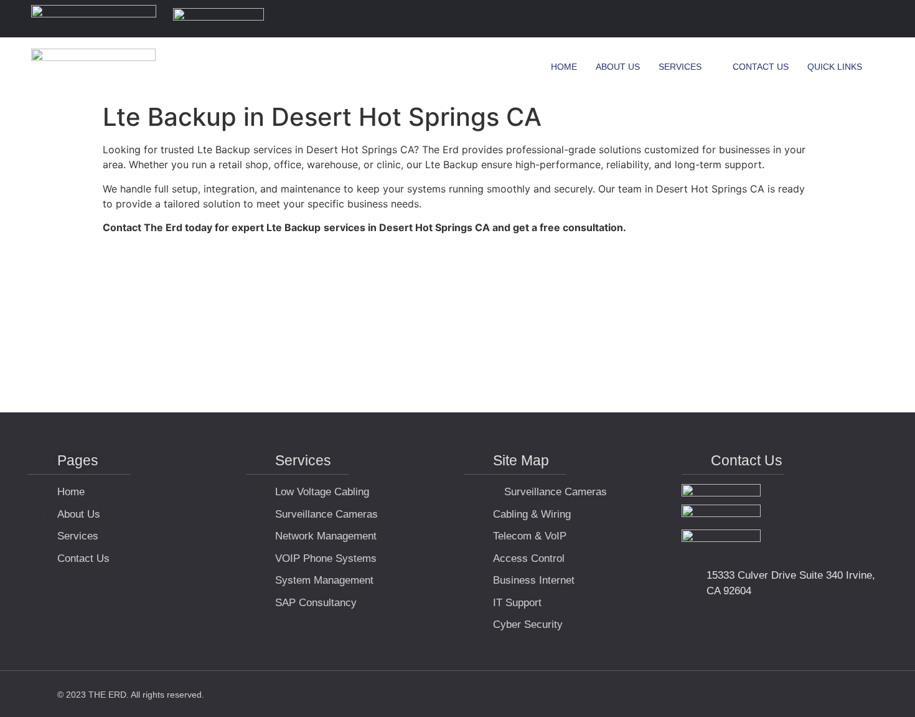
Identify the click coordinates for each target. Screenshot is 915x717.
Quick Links (834, 67)
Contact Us (761, 67)
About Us (618, 67)
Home (564, 67)
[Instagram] (870, 18)
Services (680, 67)
